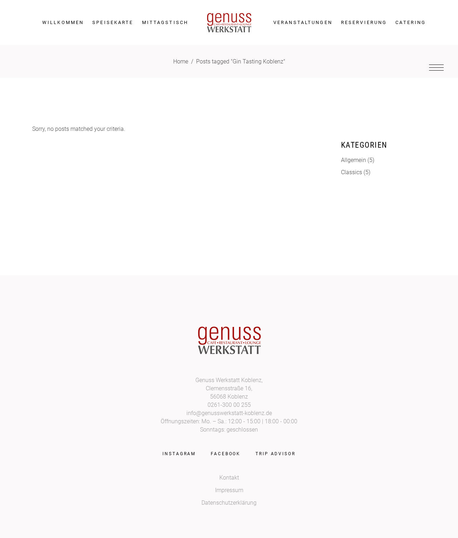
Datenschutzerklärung (229, 502)
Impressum (229, 490)
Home (180, 61)
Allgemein (353, 160)
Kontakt (229, 477)
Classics (351, 172)
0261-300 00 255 (229, 404)
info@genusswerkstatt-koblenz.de (229, 413)
